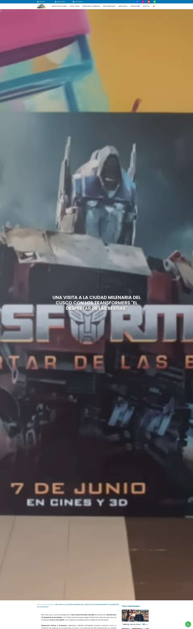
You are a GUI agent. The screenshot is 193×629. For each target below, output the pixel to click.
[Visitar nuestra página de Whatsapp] (154, 1)
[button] (60, 6)
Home (39, 604)
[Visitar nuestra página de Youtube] (148, 1)
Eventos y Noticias (48, 604)
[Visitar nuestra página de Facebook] (137, 1)
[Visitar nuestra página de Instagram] (143, 1)
